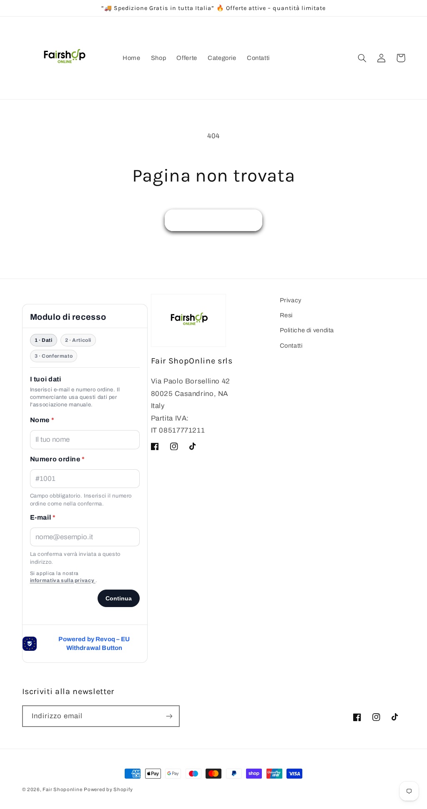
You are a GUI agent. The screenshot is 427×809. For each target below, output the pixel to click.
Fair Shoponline (62, 789)
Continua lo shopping (213, 220)
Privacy (290, 300)
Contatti (291, 345)
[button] (362, 57)
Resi (286, 315)
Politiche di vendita (307, 330)
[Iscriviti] (168, 716)
